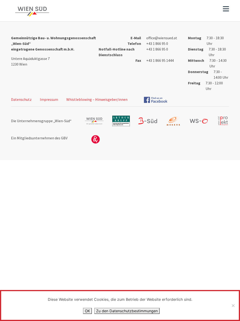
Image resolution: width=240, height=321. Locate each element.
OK (87, 311)
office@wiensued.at (161, 37)
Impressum (49, 99)
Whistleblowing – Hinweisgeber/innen (97, 99)
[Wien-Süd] (31, 11)
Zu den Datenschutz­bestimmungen (127, 311)
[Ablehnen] (233, 305)
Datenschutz (21, 99)
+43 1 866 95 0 (157, 43)
